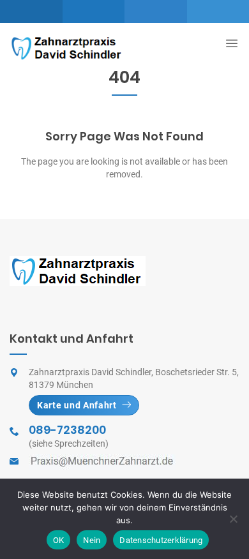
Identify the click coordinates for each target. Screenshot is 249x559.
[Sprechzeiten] (94, 11)
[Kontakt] (155, 11)
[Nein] (233, 518)
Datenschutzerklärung (160, 540)
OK (58, 540)
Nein (91, 540)
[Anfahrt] (31, 11)
